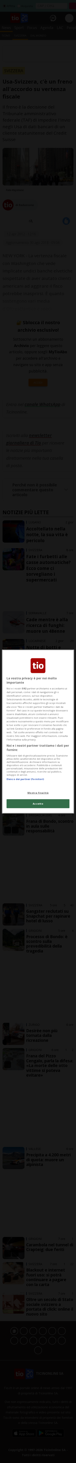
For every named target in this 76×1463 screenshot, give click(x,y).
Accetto (38, 803)
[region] (38, 732)
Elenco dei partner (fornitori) (25, 779)
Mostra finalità (38, 792)
